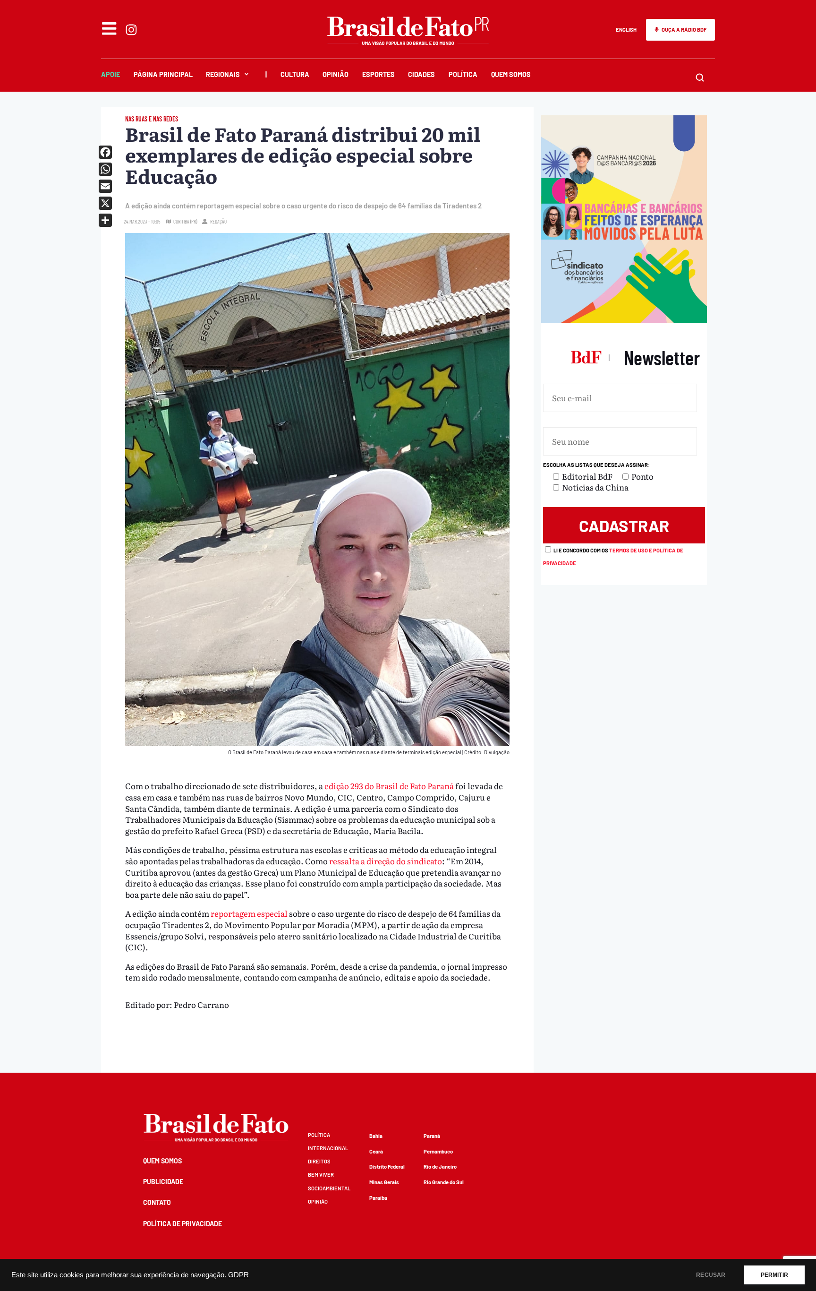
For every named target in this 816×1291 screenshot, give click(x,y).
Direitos (319, 1161)
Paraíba (378, 1198)
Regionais (223, 74)
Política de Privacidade (182, 1224)
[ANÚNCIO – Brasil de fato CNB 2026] (624, 319)
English (626, 29)
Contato (157, 1202)
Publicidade (163, 1182)
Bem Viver (321, 1174)
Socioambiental (329, 1188)
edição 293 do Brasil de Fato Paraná (389, 786)
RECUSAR (710, 1275)
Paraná (432, 1136)
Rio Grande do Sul (444, 1182)
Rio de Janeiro (440, 1166)
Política (463, 74)
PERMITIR (774, 1275)
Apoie (110, 74)
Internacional (328, 1148)
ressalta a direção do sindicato (385, 861)
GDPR (238, 1275)
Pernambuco (438, 1151)
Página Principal (163, 74)
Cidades (421, 74)
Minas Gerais (384, 1182)
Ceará (376, 1151)
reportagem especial (249, 913)
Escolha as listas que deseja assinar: (596, 465)
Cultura (294, 74)
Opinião (335, 74)
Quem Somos (511, 74)
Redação (218, 221)
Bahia (375, 1136)
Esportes (378, 74)
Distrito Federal (387, 1166)
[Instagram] (131, 30)
